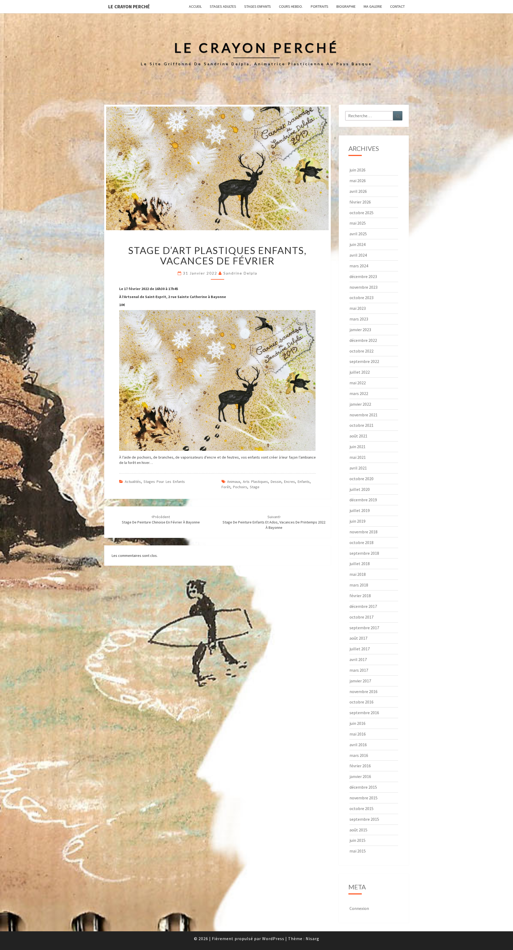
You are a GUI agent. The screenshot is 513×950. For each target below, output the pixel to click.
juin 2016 (357, 723)
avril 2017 (358, 659)
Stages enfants (257, 6)
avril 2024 (358, 255)
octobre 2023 (361, 297)
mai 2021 (357, 457)
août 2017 (358, 638)
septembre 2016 (364, 712)
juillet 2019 (359, 510)
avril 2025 (358, 233)
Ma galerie (373, 6)
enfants (304, 481)
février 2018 (360, 595)
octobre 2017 (361, 617)
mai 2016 (357, 734)
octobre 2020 (361, 478)
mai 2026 (357, 180)
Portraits (319, 6)
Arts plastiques (255, 481)
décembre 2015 (363, 787)
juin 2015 (357, 840)
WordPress (273, 938)
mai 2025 (357, 223)
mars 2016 (358, 755)
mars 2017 (358, 670)
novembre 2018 (363, 531)
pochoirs (240, 486)
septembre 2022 (364, 361)
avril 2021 (358, 468)
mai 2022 (357, 382)
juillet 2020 (359, 489)
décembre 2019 (363, 499)
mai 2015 (357, 851)
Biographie (346, 6)
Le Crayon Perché (129, 6)
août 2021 (358, 436)
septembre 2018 (364, 553)
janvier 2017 (360, 680)
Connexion (359, 908)
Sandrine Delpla (240, 273)
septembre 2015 (364, 819)
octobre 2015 (361, 808)
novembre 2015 (363, 797)
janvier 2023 (360, 329)
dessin (276, 481)
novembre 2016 (363, 691)
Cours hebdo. (291, 6)
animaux (233, 481)
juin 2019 (357, 521)
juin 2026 (357, 170)
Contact (397, 6)
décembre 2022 (363, 340)
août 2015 (358, 829)
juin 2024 (357, 244)
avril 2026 (358, 191)
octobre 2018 (361, 542)
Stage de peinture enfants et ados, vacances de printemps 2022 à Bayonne (274, 522)
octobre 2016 (361, 702)
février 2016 (360, 765)
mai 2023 (357, 308)
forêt (225, 486)
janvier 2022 (360, 404)
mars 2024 (358, 265)
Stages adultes (223, 6)
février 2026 (360, 202)
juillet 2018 (359, 563)
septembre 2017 (364, 627)
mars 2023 (358, 319)
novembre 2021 (363, 414)
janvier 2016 (360, 776)
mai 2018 (357, 574)
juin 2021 (357, 446)
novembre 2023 (363, 287)
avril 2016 (358, 744)
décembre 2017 (363, 606)
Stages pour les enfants (164, 481)
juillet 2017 (359, 648)
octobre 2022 (361, 351)
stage (254, 486)
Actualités (133, 481)
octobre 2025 (361, 212)
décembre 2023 (363, 276)
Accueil (195, 6)
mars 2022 (358, 393)
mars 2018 (358, 585)
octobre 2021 (361, 425)
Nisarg (312, 938)
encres (289, 481)
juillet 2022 (359, 372)
